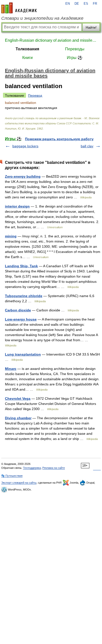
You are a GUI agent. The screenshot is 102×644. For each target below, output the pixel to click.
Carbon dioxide (18, 310)
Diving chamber (18, 418)
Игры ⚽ (74, 58)
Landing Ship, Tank (21, 266)
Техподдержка (32, 467)
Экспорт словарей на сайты (18, 482)
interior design (17, 206)
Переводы (74, 49)
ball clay (87, 146)
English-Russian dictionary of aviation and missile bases (51, 40)
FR (95, 3)
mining (11, 236)
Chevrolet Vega (17, 398)
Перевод (35, 95)
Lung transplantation (23, 354)
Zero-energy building (23, 176)
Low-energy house (21, 319)
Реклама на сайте (53, 467)
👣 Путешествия (12, 475)
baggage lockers (25, 146)
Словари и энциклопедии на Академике (42, 18)
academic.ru (19, 7)
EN (67, 3)
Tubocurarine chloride (23, 296)
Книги (27, 58)
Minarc (10, 369)
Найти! (91, 27)
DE (77, 3)
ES (86, 3)
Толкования (27, 49)
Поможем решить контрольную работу (59, 139)
